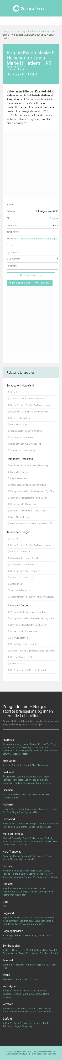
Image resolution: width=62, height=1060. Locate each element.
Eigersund (8, 917)
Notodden (19, 964)
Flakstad (15, 874)
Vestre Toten (8, 894)
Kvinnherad (22, 827)
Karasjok (33, 794)
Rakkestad (8, 1026)
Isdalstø (11, 827)
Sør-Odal (7, 812)
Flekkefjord (28, 990)
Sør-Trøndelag (11, 945)
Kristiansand (40, 990)
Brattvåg (49, 838)
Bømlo (50, 823)
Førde (21, 935)
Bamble (6, 964)
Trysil (21, 812)
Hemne (15, 950)
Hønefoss (7, 780)
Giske (32, 838)
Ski (55, 750)
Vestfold (8, 1004)
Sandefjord (15, 1011)
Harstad (18, 979)
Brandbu (7, 888)
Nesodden (7, 750)
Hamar (20, 809)
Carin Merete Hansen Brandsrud (26, 431)
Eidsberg (14, 1023)
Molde (27, 841)
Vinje (5, 968)
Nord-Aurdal (9, 891)
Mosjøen (43, 874)
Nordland (8, 866)
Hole (39, 776)
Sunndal (43, 841)
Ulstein (6, 844)
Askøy (5, 823)
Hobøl (43, 1023)
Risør (34, 765)
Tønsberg (48, 1011)
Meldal (29, 950)
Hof (4, 1008)
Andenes (18, 870)
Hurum (46, 776)
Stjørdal (23, 859)
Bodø (40, 870)
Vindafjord (38, 924)
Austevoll (13, 823)
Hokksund (31, 776)
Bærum (33, 744)
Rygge (17, 1026)
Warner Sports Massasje (22, 450)
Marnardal (36, 994)
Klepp (5, 921)
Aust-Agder (9, 761)
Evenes (47, 870)
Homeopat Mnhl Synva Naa (23, 504)
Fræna (26, 838)
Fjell (4, 827)
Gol (23, 776)
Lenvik (26, 979)
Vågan (43, 877)
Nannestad (38, 747)
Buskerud (8, 772)
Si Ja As (14, 392)
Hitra (22, 950)
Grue (13, 809)
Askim (6, 1023)
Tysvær (18, 924)
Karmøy (50, 917)
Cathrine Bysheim (19, 478)
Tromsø (34, 979)
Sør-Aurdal (49, 891)
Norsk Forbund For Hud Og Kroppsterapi (30, 405)
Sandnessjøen (16, 877)
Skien (53, 964)
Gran (21, 888)
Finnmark (8, 790)
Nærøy (6, 859)
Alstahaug (8, 870)
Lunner (41, 888)
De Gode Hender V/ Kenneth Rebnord (28, 670)
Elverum (6, 809)
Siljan (47, 964)
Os (38, 827)
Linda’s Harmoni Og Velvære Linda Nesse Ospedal (32, 650)
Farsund (17, 990)
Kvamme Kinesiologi (20, 418)
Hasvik (24, 794)
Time (5, 924)
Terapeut (24, 31)
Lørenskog (26, 747)
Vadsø (15, 797)
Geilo (19, 776)
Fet (48, 744)
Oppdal (6, 953)
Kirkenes (7, 797)
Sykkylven (53, 841)
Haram (40, 838)
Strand (49, 921)
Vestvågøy (53, 877)
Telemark (8, 960)
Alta (5, 794)
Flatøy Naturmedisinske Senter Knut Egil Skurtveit (32, 491)
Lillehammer (31, 888)
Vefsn (36, 877)
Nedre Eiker (8, 783)
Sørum (6, 754)
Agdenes (7, 950)
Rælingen (38, 750)
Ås (4, 744)
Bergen (48, 31)
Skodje (34, 841)
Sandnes (23, 921)
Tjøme (40, 1011)
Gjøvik (15, 888)
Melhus (37, 950)
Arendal (6, 765)
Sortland (28, 877)
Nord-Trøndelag (12, 851)
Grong (24, 856)
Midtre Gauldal (49, 950)
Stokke (25, 1011)
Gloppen (29, 935)
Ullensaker (15, 754)
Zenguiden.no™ (12, 1054)
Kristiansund (16, 841)
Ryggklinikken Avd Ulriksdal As (25, 444)
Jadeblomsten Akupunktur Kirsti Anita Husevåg (32, 596)
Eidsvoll (42, 744)
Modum (44, 780)
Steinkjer (14, 859)
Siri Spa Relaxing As (20, 590)
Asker (9, 744)
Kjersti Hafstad (17, 663)
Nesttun (42, 823)
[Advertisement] (31, 164)
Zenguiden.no (10, 31)
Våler (35, 812)
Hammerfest (14, 794)
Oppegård (27, 750)
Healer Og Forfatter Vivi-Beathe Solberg (29, 411)
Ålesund (7, 838)
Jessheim (15, 747)
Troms (6, 974)
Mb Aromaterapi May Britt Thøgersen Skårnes (32, 523)
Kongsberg (18, 780)
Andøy (26, 870)
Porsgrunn (30, 964)
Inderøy (31, 856)
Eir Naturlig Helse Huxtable (23, 644)
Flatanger (7, 856)
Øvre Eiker (48, 783)
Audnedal (7, 990)
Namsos (50, 856)
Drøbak (6, 747)
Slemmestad (29, 783)
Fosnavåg (17, 838)
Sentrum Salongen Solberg (23, 657)
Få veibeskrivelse (32, 275)
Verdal (31, 859)
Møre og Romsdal (13, 833)
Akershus (8, 739)
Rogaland (8, 913)
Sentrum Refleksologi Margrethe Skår (28, 497)
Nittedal (17, 750)
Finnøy (17, 917)
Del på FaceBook (21, 282)
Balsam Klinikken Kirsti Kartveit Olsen (28, 510)
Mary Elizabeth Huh (20, 517)
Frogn (53, 744)
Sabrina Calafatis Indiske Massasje (28, 398)
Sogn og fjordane (13, 931)
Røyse (39, 783)
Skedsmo (48, 750)
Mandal (26, 994)
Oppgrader (44, 282)
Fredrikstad (26, 1023)
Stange (53, 809)
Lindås (32, 827)
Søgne (46, 994)
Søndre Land (36, 891)
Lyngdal (18, 994)
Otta (18, 891)
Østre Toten (20, 894)
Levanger (40, 856)
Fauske (6, 874)
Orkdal (14, 953)
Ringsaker (43, 809)
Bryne (11, 924)
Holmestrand (13, 1008)
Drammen (11, 776)
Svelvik (32, 1011)
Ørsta (28, 844)
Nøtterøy (47, 1008)
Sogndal (7, 938)
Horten (24, 1008)
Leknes (24, 874)
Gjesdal (24, 917)
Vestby (25, 754)
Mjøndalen (34, 780)
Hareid (6, 841)
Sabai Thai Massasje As (22, 437)
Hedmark (8, 804)
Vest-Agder (10, 986)
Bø (12, 964)
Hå (30, 917)
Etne (56, 823)
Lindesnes (8, 994)
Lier (26, 780)
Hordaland (37, 31)
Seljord (39, 964)
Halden (36, 1023)
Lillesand (26, 765)
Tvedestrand (44, 765)
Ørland (54, 953)
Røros (22, 953)
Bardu (33, 870)
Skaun (35, 953)
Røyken (18, 783)
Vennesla (7, 997)
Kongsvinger (31, 809)
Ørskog (20, 844)
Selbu (28, 953)
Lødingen (33, 874)
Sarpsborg (27, 1026)
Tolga (15, 812)
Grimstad (16, 765)
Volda (13, 844)
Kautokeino (44, 794)
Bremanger (8, 935)
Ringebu (25, 891)
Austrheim (24, 823)
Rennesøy (13, 921)
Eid (16, 935)
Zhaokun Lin (16, 584)
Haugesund (39, 917)
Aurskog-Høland (21, 744)
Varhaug (27, 924)
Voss (49, 827)
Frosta (16, 856)
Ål (4, 776)
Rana (5, 877)
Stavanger (40, 921)
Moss (50, 1023)
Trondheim (45, 953)
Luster (48, 935)
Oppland (8, 884)
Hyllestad (39, 935)
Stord (43, 827)
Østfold (7, 1018)
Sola (31, 921)
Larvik (39, 1008)
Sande (6, 1011)
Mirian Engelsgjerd (19, 424)
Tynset (28, 812)
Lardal (31, 1008)
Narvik (51, 874)
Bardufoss (8, 979)
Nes (46, 747)
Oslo (5, 901)
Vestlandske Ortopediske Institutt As (28, 485)
